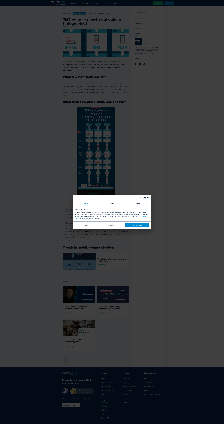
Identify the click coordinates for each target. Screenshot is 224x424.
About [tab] (138, 203)
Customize (111, 225)
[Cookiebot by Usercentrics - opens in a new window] (141, 198)
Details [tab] (112, 203)
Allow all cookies (137, 225)
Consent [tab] (85, 203)
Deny (86, 225)
